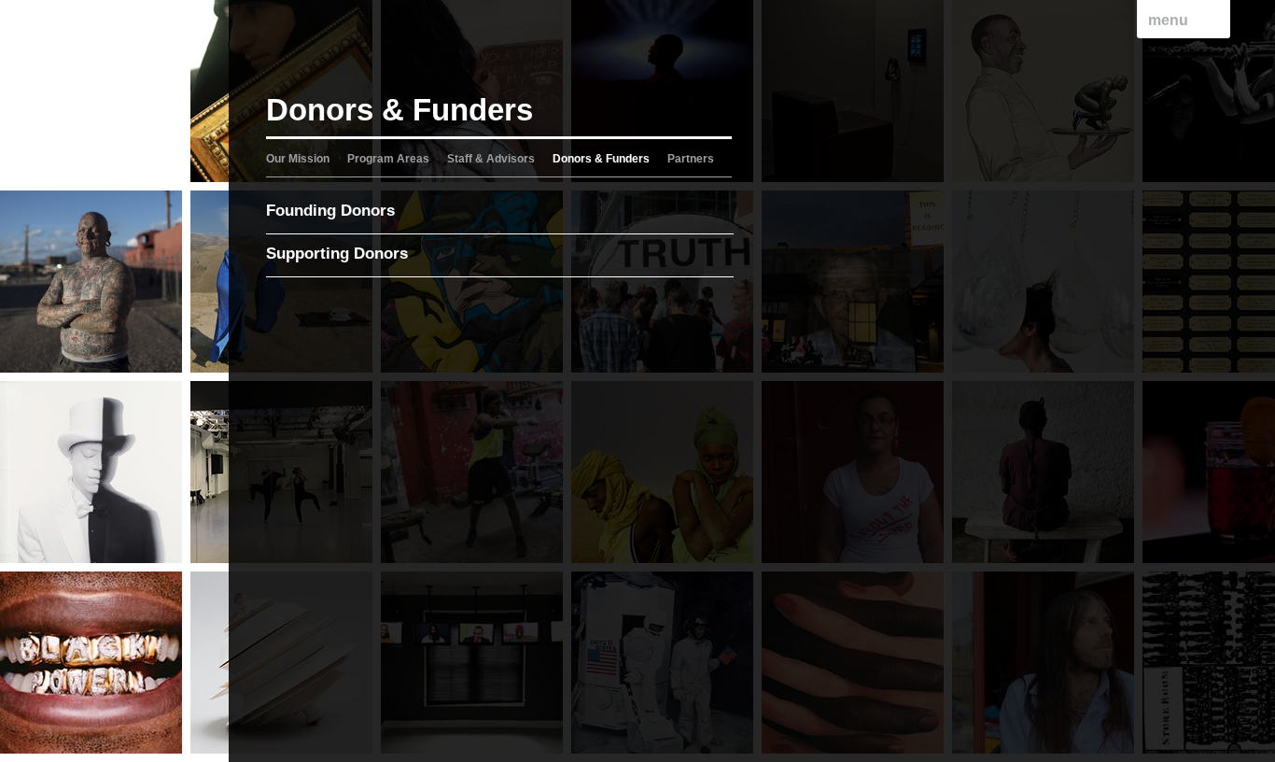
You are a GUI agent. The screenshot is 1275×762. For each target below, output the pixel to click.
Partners (690, 158)
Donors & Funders (601, 158)
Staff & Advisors (491, 158)
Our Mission (297, 158)
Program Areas (388, 158)
